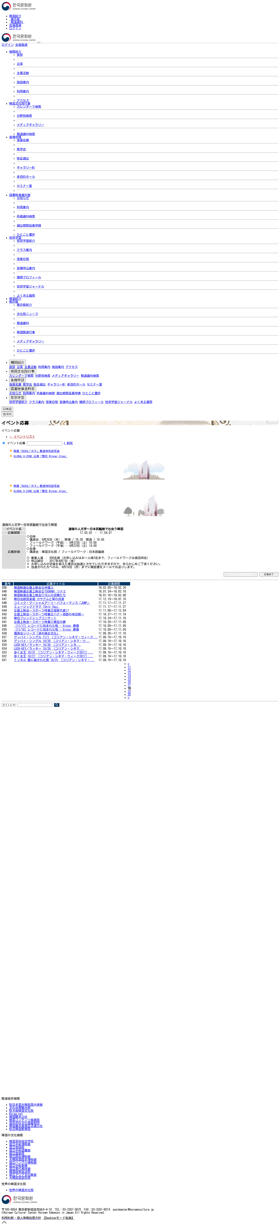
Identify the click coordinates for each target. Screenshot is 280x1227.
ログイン (15, 28)
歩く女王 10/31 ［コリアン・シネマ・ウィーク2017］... (53, 652)
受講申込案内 (26, 268)
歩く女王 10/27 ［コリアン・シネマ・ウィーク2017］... (53, 656)
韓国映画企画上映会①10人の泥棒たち (40, 595)
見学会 (21, 149)
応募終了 (269, 574)
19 (129, 691)
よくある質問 (26, 295)
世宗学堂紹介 (26, 240)
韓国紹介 (15, 16)
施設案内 (23, 82)
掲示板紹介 (24, 304)
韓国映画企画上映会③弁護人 (34, 587)
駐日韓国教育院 (19, 1129)
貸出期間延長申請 (29, 225)
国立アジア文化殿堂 (23, 1174)
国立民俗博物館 (19, 1156)
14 (129, 676)
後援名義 (23, 140)
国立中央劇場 (18, 1165)
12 (129, 670)
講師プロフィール (29, 277)
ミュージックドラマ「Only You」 (37, 606)
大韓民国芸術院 (19, 1177)
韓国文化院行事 (23, 371)
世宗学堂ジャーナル (30, 286)
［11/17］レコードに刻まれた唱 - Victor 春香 (46, 625)
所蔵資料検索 (26, 216)
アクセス (23, 100)
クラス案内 (24, 249)
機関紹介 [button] (15, 51)
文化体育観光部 (19, 1107)
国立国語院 (16, 1147)
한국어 (33, 44)
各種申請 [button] (15, 137)
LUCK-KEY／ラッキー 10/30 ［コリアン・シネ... (47, 644)
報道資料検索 (26, 134)
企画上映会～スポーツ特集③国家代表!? (41, 610)
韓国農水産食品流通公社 (26, 1126)
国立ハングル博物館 (23, 1162)
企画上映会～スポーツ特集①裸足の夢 (40, 621)
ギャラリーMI (26, 167)
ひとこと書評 (26, 234)
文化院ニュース (27, 313)
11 (129, 667)
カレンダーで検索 (29, 106)
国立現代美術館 (19, 1168)
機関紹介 (17, 362)
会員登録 (15, 25)
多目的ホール (26, 176)
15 (129, 679)
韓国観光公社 (18, 1116)
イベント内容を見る (241, 574)
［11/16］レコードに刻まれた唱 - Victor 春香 (46, 629)
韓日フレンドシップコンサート (35, 618)
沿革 (20, 63)
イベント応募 (16, 443)
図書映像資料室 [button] (19, 194)
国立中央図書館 (19, 1150)
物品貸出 (23, 158)
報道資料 (16, 22)
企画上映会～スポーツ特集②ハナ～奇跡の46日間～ (49, 614)
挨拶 (20, 54)
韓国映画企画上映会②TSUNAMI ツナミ (40, 591)
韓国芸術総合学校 (21, 1141)
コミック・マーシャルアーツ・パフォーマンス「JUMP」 (52, 602)
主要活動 (23, 73)
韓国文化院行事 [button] (19, 103)
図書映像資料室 (23, 389)
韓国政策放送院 (19, 1171)
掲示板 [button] (13, 301)
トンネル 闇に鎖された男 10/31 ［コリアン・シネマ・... (54, 660)
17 (129, 685)
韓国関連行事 (26, 332)
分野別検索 (24, 115)
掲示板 (15, 19)
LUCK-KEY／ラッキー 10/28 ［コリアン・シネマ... (49, 648)
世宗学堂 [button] (15, 237)
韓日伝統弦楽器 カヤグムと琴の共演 (39, 599)
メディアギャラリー (30, 124)
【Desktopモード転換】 (58, 1217)
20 (129, 694)
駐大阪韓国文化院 (21, 1110)
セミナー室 (24, 185)
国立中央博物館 (19, 1144)
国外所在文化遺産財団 (24, 1122)
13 (129, 673)
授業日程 (23, 259)
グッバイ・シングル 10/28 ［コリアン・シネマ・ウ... (52, 640)
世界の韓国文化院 (21, 1190)
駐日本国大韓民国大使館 (26, 1104)
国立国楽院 (16, 1153)
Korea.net (16, 1113)
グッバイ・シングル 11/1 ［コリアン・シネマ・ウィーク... (56, 637)
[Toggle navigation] (38, 42)
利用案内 (23, 91)
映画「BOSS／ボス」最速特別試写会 (37, 451)
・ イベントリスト (22, 436)
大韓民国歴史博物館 (23, 1159)
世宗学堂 (17, 397)
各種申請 (17, 380)
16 (129, 682)
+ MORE (68, 443)
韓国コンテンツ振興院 (24, 1119)
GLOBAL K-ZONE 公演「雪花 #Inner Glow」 (41, 456)
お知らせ (23, 198)
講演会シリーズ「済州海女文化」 (37, 633)
